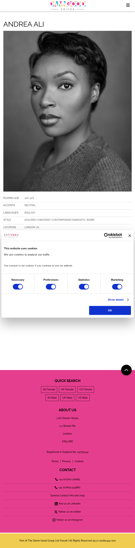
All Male (52, 397)
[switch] (51, 287)
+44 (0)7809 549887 (69, 487)
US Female (85, 389)
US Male (83, 397)
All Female (49, 389)
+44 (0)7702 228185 (69, 479)
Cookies (79, 461)
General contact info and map (67, 495)
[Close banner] (129, 235)
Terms (55, 461)
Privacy (66, 461)
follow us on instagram (70, 519)
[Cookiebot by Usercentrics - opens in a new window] (106, 235)
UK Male (67, 397)
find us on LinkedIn (70, 503)
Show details (116, 299)
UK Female (67, 389)
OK (110, 310)
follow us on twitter (70, 511)
